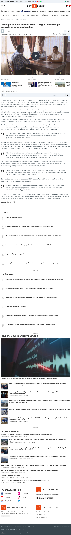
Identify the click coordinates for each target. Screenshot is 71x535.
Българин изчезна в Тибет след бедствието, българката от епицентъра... (27, 434)
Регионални (15, 15)
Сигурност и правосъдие (60, 15)
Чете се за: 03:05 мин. (16, 482)
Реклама (35, 270)
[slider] (28, 95)
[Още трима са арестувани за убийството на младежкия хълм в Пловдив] (4, 386)
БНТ (2, 1)
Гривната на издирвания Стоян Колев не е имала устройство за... (29, 288)
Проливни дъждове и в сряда (15, 306)
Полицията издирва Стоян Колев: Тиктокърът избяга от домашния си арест (34, 279)
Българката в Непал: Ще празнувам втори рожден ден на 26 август (30, 245)
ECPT (33, 526)
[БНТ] (3, 31)
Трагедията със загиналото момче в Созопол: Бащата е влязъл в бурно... (31, 297)
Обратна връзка (21, 526)
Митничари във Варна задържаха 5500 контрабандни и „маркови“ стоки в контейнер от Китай (38, 418)
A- (69, 31)
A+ (65, 31)
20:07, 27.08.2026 (5, 472)
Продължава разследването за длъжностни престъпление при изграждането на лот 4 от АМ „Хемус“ (39, 401)
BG (68, 1)
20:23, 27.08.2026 (5, 436)
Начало (3, 19)
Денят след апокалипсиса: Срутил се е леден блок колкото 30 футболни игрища (37, 440)
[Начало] (2, 11)
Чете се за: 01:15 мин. (20, 477)
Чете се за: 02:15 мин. (16, 472)
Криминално (35, 15)
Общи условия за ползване (8, 526)
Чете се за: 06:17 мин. (16, 436)
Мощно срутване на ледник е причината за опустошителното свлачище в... (33, 236)
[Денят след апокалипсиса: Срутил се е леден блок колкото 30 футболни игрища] (4, 442)
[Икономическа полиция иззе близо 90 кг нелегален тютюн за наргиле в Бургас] (4, 411)
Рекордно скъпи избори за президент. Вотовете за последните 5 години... (34, 465)
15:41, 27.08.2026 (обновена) (8, 477)
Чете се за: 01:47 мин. (15, 467)
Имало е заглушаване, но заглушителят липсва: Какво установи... (30, 470)
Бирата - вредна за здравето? (16, 254)
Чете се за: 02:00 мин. (23, 449)
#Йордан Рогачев (7, 205)
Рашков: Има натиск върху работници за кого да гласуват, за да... (45, 85)
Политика (25, 15)
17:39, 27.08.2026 (5, 467)
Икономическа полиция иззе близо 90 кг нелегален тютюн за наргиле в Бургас (39, 409)
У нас (24, 19)
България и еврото (46, 11)
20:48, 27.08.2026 (5, 482)
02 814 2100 (42, 514)
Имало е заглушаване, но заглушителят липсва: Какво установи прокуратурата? (29, 378)
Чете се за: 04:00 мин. (23, 442)
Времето (35, 11)
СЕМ (29, 526)
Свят (12, 11)
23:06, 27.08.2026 (13, 458)
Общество (45, 15)
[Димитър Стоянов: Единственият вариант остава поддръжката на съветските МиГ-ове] (4, 394)
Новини (6, 11)
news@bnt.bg (43, 517)
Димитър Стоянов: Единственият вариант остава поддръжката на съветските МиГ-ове (36, 392)
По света (6, 15)
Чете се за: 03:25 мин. (23, 458)
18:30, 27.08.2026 (13, 449)
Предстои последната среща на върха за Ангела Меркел (19, 85)
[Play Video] (35, 56)
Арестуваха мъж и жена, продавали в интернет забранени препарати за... (32, 263)
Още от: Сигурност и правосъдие (20, 336)
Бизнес (56, 11)
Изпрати (5, 516)
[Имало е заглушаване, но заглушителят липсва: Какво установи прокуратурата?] (35, 358)
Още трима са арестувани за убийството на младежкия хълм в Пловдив (37, 383)
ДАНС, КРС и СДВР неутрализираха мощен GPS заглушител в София (30, 324)
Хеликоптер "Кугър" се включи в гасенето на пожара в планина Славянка (37, 456)
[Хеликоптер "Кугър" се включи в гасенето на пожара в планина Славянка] (4, 459)
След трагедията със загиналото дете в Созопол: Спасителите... (29, 226)
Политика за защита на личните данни (12, 529)
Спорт (18, 11)
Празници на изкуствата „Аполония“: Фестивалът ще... (25, 481)
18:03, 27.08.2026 (13, 442)
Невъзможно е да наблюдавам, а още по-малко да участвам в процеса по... (32, 315)
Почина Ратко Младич (13, 217)
